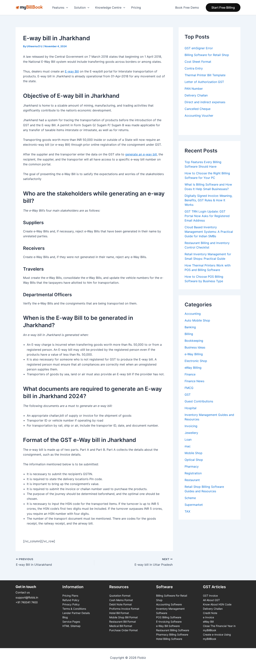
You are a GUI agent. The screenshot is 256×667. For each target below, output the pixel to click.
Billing (189, 334)
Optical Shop (194, 460)
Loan (188, 439)
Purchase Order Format (123, 630)
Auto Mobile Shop (197, 320)
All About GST (211, 600)
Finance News (194, 381)
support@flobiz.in (27, 597)
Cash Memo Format (121, 600)
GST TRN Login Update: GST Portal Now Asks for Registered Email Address (207, 216)
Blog (65, 617)
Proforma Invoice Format (124, 608)
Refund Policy (70, 600)
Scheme (190, 498)
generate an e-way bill (141, 154)
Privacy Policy (71, 604)
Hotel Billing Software (169, 638)
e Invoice (208, 617)
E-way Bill (72, 71)
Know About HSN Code (217, 604)
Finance (190, 374)
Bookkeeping (194, 340)
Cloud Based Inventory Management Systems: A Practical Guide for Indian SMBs (209, 231)
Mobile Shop (193, 453)
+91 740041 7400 (27, 602)
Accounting (193, 314)
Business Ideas (195, 347)
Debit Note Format (120, 604)
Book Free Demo (187, 7)
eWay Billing (193, 367)
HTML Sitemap (71, 625)
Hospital (190, 408)
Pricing (136, 7)
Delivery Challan (213, 608)
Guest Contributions (199, 401)
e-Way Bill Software (168, 625)
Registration (193, 473)
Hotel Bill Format (119, 613)
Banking (190, 327)
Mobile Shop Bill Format (123, 617)
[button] (223, 7)
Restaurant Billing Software (172, 630)
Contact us (23, 592)
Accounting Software (169, 604)
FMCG (189, 388)
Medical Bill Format (120, 625)
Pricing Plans (70, 595)
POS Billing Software (168, 617)
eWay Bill (208, 621)
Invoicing (191, 426)
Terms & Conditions (74, 608)
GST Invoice (210, 595)
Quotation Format (119, 595)
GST (188, 394)
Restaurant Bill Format (122, 621)
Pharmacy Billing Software (172, 634)
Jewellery (191, 433)
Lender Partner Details (76, 613)
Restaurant (192, 480)
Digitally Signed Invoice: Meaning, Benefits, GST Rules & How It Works (208, 200)
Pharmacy (192, 466)
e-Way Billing (194, 354)
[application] (66, 7)
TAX (187, 511)
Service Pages (71, 621)
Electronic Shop (196, 361)
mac (188, 446)
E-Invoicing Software (169, 621)
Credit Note (210, 613)
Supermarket (194, 505)
